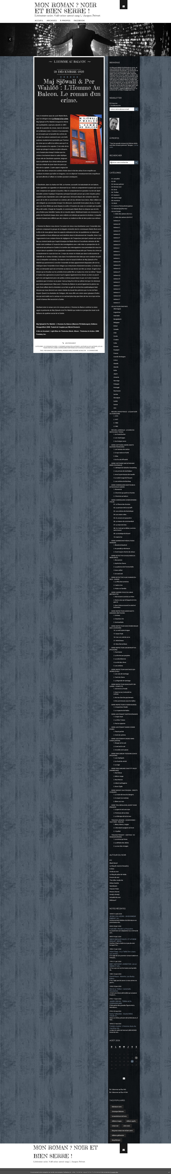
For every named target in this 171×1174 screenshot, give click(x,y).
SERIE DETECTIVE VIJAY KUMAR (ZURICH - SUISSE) (123, 578)
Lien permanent (70, 343)
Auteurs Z (117, 302)
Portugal (116, 387)
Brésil (115, 326)
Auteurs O (117, 268)
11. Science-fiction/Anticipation (122, 206)
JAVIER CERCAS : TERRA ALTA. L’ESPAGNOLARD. (121, 1002)
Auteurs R (117, 279)
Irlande (116, 363)
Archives (52, 21)
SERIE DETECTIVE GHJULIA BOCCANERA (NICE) (123, 556)
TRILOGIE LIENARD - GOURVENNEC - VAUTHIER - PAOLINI (123, 821)
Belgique (116, 322)
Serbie (116, 394)
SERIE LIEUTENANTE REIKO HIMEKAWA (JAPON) (122, 739)
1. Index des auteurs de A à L (123, 214)
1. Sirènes (117, 615)
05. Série (114, 189)
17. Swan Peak (118, 634)
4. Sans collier (118, 570)
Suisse (116, 404)
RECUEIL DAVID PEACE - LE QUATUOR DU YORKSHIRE (123, 412)
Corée (116, 336)
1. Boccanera (118, 560)
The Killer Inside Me (116, 880)
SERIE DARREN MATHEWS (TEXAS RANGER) (122, 541)
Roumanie (117, 391)
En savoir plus (114, 1172)
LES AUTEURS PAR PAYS (119, 306)
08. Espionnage (116, 198)
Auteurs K (117, 255)
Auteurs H (117, 244)
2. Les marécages (119, 438)
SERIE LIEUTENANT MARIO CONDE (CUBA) (122, 728)
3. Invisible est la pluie (121, 750)
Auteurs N (117, 265)
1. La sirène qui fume (120, 839)
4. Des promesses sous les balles (124, 701)
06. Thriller (115, 192)
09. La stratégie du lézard (122, 533)
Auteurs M (117, 261)
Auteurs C (117, 227)
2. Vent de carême (120, 735)
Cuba (115, 343)
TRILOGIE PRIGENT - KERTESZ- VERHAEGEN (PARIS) (122, 836)
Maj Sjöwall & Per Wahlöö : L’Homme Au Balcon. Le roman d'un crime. (69, 91)
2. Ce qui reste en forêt (121, 452)
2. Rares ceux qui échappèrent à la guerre (125, 601)
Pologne (116, 384)
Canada (116, 329)
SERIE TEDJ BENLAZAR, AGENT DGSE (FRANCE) (123, 806)
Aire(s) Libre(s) (114, 894)
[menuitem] (39, 20)
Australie (117, 315)
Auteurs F (117, 238)
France (116, 353)
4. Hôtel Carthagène (120, 783)
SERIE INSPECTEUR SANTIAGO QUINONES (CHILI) (122, 670)
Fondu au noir (114, 871)
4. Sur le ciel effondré (121, 459)
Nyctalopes (113, 886)
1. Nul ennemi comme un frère (124, 596)
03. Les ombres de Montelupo (123, 511)
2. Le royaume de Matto (121, 710)
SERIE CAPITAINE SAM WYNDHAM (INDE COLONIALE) (122, 464)
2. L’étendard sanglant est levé (124, 828)
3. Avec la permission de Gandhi (124, 474)
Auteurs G (117, 241)
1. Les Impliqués (119, 758)
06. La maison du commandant (124, 521)
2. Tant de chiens (119, 677)
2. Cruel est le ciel (119, 746)
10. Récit (114, 203)
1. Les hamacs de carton (122, 449)
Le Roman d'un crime (60, 119)
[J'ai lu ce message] (169, 1172)
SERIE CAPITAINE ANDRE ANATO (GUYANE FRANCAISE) (122, 446)
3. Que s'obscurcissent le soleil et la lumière (125, 606)
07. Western (115, 195)
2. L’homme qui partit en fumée (124, 493)
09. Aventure (115, 200)
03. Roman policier (50, 346)
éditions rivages (117, 1121)
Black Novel (114, 863)
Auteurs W (84, 346)
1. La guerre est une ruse (122, 809)
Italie (115, 370)
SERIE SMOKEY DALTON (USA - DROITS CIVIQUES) (124, 791)
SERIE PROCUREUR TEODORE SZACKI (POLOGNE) (123, 754)
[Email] (123, 4)
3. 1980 (116, 423)
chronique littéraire (118, 1111)
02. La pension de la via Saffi (123, 507)
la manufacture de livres (119, 1116)
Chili (115, 333)
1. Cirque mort (118, 716)
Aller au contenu (7, 2)
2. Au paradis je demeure (122, 548)
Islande (116, 367)
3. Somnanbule (119, 622)
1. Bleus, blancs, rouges (121, 824)
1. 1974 (116, 416)
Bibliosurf (113, 900)
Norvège (116, 380)
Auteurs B (117, 224)
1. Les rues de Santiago (121, 674)
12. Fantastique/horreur (119, 208)
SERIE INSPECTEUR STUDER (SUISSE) (123, 704)
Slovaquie (117, 398)
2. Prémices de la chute (121, 813)
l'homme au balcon (79, 350)
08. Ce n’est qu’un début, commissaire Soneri (125, 529)
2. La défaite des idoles (121, 843)
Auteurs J (117, 251)
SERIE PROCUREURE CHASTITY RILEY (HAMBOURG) (123, 769)
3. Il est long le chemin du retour (124, 552)
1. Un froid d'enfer (120, 434)
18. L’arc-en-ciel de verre (122, 637)
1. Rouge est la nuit (120, 743)
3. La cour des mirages (121, 846)
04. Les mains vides (120, 514)
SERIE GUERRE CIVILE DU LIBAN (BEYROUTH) (121, 593)
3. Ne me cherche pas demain (123, 697)
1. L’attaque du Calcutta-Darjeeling (125, 467)
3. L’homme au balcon (65, 346)
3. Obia (116, 456)
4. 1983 (116, 426)
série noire (126, 1126)
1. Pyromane (118, 652)
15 (136, 1058)
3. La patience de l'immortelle (124, 567)
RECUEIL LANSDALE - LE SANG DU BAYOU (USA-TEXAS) (122, 431)
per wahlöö (48, 350)
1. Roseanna (118, 489)
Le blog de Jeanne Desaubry (119, 866)
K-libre (112, 869)
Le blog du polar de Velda (118, 874)
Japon (116, 374)
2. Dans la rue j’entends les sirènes (122, 693)
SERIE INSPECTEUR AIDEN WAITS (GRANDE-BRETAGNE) (122, 612)
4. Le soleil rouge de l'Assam (123, 478)
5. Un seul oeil (118, 573)
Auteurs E (117, 234)
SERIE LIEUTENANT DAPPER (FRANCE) (124, 714)
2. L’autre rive (118, 585)
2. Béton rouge (118, 776)
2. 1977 (116, 419)
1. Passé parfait (119, 731)
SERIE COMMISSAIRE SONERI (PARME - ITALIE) (123, 501)
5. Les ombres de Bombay (122, 481)
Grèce (116, 360)
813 (111, 860)
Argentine (117, 312)
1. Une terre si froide (120, 688)
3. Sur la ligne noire (120, 441)
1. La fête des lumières (121, 581)
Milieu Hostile (114, 883)
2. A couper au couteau (121, 798)
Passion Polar (114, 889)
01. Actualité (115, 179)
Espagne (116, 350)
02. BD (113, 181)
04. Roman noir (116, 187)
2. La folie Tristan (119, 720)
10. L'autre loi (118, 537)
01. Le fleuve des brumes (122, 504)
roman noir (115, 1126)
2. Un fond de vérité (120, 761)
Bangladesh (117, 319)
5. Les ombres (118, 666)
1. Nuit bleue (118, 773)
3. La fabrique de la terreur (122, 816)
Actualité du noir (115, 897)
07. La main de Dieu (120, 525)
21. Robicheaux (119, 640)
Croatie (116, 339)
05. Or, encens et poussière (123, 518)
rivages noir (67, 350)
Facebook (79, 21)
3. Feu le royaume (119, 723)
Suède (93, 348)
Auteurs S (76, 346)
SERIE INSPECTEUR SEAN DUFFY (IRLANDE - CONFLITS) (123, 685)
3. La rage (117, 765)
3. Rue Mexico (118, 779)
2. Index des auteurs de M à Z (123, 217)
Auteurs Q (117, 275)
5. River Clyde (118, 786)
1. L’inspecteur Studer (121, 707)
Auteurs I (117, 248)
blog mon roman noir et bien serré (122, 1130)
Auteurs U (117, 289)
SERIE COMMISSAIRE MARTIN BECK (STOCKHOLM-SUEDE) (72, 348)
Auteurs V (117, 292)
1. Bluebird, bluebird (120, 545)
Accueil (39, 21)
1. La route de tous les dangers (124, 794)
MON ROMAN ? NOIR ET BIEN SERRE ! (65, 8)
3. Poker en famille (120, 588)
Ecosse (116, 346)
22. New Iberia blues (120, 644)
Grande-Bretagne (119, 356)
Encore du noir (114, 877)
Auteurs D (117, 231)
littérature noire (117, 1107)
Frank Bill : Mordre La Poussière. (121, 929)
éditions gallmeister (118, 1135)
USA (115, 408)
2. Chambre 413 (119, 619)
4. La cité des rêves (120, 662)
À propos (65, 21)
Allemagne (117, 309)
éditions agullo (131, 1121)
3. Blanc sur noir (119, 801)
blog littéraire (116, 1140)
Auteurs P (117, 272)
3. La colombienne (120, 659)
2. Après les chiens (120, 563)
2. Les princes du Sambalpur (123, 471)
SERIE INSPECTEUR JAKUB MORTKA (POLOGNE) (123, 648)
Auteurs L (117, 258)
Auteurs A (117, 220)
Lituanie (116, 377)
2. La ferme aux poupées (122, 655)
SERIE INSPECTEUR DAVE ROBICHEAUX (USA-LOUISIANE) (124, 627)
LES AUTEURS (93, 346)
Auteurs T (117, 285)
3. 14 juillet (117, 831)
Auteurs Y (117, 299)
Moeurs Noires (114, 892)
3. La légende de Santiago (122, 680)
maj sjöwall (58, 350)
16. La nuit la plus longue (122, 630)
